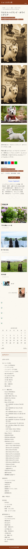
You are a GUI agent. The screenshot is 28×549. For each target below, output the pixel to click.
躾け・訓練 (9, 384)
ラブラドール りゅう (11, 371)
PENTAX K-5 (9, 439)
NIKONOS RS (9, 435)
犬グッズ (8, 382)
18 (6, 340)
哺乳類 (7, 520)
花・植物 (8, 535)
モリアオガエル (10, 518)
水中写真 (8, 529)
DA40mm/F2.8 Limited (13, 456)
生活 (4, 500)
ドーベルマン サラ (11, 369)
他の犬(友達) (13, 173)
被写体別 (6, 514)
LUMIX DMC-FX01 (11, 396)
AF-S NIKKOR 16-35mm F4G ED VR (14, 405)
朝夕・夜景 (9, 527)
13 (14, 338)
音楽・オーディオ (10, 511)
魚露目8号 (9, 468)
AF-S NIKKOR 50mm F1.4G (14, 417)
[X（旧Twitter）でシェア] (2, 162)
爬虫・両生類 (9, 531)
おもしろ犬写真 (10, 365)
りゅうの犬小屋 (6, 2)
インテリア (8, 504)
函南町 (7, 486)
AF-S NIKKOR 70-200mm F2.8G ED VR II (9, 19)
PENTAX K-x (9, 441)
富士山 (7, 523)
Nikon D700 (18, 7)
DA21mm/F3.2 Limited (13, 454)
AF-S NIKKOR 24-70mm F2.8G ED (11, 9)
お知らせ (5, 359)
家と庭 (7, 506)
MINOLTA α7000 (10, 398)
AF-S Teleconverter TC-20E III (15, 423)
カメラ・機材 (10, 7)
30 (25, 343)
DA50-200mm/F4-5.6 (12, 458)
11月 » (25, 348)
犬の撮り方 (9, 377)
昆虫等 (7, 525)
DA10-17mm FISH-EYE (13, 445)
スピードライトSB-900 (13, 431)
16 (25, 338)
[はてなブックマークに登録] (9, 162)
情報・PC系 (6, 496)
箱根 (7, 491)
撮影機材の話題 (10, 474)
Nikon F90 (8, 433)
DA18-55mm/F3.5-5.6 (12, 452)
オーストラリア (10, 480)
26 (10, 343)
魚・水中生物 (9, 539)
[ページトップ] (24, 545)
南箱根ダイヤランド (11, 488)
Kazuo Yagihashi (14, 181)
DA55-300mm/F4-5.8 (12, 460)
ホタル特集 (9, 516)
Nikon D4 (8, 400)
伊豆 (7, 484)
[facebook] (14, 197)
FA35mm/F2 (10, 464)
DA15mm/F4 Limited (12, 447)
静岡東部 (8, 493)
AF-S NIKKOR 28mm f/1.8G (14, 411)
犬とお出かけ (9, 375)
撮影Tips (8, 472)
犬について (6, 363)
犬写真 (18, 173)
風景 (7, 537)
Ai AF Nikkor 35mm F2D (13, 429)
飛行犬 (7, 386)
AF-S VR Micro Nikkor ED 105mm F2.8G (15, 426)
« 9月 (2, 348)
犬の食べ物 (9, 380)
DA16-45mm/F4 (11, 449)
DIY (7, 502)
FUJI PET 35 (9, 394)
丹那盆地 (8, 482)
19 (10, 340)
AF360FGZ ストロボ (13, 443)
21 (17, 340)
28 (17, 343)
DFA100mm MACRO (13, 462)
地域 (4, 478)
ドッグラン (8, 173)
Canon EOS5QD (10, 392)
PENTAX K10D (10, 470)
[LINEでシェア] (15, 162)
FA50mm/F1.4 (11, 466)
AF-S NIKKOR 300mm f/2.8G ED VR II (15, 414)
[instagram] (17, 197)
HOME (3, 7)
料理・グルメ (9, 508)
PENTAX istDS (10, 437)
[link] (10, 197)
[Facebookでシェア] (5, 162)
